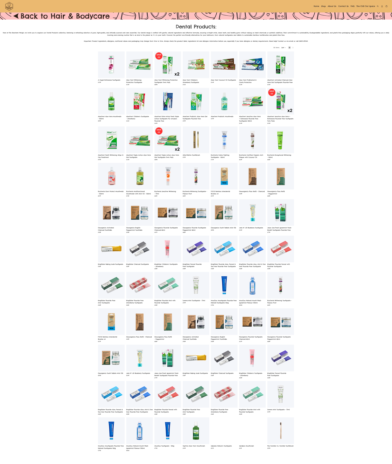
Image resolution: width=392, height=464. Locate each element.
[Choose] (206, 150)
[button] (283, 47)
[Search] (377, 6)
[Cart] (386, 6)
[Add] (121, 75)
